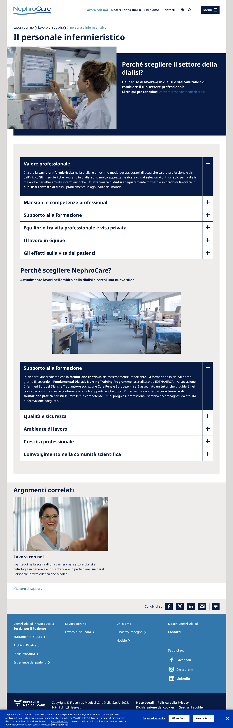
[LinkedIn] (191, 606)
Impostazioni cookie (154, 718)
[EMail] (202, 606)
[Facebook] (169, 606)
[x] (180, 606)
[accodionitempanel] (111, 179)
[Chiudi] (227, 718)
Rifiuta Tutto (179, 718)
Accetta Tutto (203, 718)
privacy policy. (59, 724)
